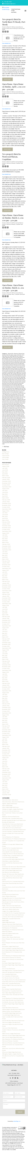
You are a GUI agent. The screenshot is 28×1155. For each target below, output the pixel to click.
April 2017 (4, 635)
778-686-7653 (8, 1)
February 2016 (6, 661)
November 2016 (6, 644)
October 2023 (6, 529)
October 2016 (6, 646)
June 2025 (5, 492)
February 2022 (6, 561)
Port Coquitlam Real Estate (10, 414)
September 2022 (6, 550)
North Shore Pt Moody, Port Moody (11, 957)
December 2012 (6, 730)
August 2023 (5, 533)
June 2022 (5, 553)
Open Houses (5, 455)
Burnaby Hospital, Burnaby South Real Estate (10, 361)
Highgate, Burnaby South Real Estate (11, 900)
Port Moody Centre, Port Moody (10, 415)
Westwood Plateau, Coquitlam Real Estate (12, 164)
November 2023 (6, 527)
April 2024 (5, 518)
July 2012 (4, 739)
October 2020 (6, 589)
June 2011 (4, 761)
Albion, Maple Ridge (7, 805)
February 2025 (6, 500)
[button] (7, 1)
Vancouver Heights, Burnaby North (11, 431)
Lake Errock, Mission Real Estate (12, 391)
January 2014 (5, 705)
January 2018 (5, 618)
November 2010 (6, 774)
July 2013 (4, 716)
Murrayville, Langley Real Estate (14, 404)
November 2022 (6, 548)
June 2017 (5, 631)
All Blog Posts (5, 452)
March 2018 (5, 615)
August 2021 (5, 570)
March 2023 (5, 542)
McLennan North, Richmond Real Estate (14, 398)
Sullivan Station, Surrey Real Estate (9, 427)
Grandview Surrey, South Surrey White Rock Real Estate (12, 384)
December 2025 (6, 481)
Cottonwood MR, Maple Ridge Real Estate (16, 374)
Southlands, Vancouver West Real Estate (16, 424)
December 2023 (6, 525)
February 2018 (6, 616)
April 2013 (4, 722)
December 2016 (6, 642)
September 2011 (6, 755)
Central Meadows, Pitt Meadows (11, 367)
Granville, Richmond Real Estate (10, 894)
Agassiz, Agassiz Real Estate (16, 354)
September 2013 (6, 713)
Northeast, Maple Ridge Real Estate (8, 410)
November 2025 (6, 483)
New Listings (5, 453)
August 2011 (5, 757)
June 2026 (5, 470)
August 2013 (5, 715)
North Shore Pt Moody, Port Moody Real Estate (13, 29)
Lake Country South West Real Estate (12, 907)
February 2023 (6, 544)
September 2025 (6, 487)
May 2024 (5, 516)
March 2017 (5, 637)
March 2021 (5, 579)
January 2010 (5, 793)
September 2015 (6, 670)
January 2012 (5, 748)
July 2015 (4, 674)
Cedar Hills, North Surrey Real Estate (17, 363)
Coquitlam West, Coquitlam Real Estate (16, 294)
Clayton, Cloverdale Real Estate (19, 370)
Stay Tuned (5, 459)
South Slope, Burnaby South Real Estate (12, 1000)
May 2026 (5, 472)
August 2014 (5, 692)
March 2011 (5, 767)
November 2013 (6, 709)
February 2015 (6, 683)
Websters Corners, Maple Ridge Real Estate (14, 435)
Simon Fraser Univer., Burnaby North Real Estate (15, 421)
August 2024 (5, 511)
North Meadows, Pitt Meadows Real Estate (9, 408)
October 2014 (6, 689)
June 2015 (5, 676)
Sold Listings (5, 457)
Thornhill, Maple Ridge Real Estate (13, 429)
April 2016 (4, 657)
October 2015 (6, 668)
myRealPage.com (16, 1121)
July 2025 (4, 490)
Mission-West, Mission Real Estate (13, 401)
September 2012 (6, 735)
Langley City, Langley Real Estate (10, 911)
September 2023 (6, 531)
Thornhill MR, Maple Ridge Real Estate (12, 1013)
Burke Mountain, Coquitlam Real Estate (18, 359)
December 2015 (6, 665)
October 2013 (5, 711)
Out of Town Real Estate (15, 411)
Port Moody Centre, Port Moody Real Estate (14, 980)
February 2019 (6, 594)
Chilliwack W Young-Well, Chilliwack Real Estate (14, 369)
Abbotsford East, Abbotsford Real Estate (13, 802)
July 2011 (4, 759)
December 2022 (6, 546)
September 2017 (6, 626)
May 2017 (4, 633)
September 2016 (6, 648)
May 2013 (4, 720)
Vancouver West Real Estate (17, 432)
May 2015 (4, 678)
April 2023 (5, 540)
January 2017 (5, 640)
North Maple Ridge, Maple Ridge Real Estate (13, 950)
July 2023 (4, 535)
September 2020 (6, 590)
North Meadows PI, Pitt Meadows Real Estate (17, 406)
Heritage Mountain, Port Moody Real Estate (13, 898)
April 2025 (5, 496)
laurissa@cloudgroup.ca (9, 3)
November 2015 (6, 666)
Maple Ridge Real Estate (11, 396)
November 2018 (6, 600)
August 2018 (5, 605)
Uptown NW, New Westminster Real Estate (13, 1020)
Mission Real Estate (7, 935)
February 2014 (6, 704)
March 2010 (5, 789)
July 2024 (4, 513)
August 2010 (5, 780)
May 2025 (5, 494)
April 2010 (4, 787)
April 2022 (5, 557)
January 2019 (5, 596)
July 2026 (4, 468)
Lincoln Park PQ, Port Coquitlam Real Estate (17, 393)
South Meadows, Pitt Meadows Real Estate (9, 422)
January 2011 (5, 770)
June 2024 (5, 514)
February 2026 (6, 477)
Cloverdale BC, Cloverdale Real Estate (9, 372)
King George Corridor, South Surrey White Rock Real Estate (15, 389)
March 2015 (5, 681)
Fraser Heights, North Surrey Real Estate (14, 380)
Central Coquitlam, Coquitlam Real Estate (13, 831)
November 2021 (6, 564)
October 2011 (5, 754)
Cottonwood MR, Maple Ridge (10, 857)
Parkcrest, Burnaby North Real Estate (12, 972)
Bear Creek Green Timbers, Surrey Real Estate (10, 358)
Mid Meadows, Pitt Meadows (9, 928)
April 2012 (4, 743)
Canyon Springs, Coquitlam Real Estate (12, 826)
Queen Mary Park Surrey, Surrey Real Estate (17, 416)
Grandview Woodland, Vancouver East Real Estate (11, 385)
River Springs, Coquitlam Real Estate (15, 419)
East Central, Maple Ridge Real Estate (18, 378)
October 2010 (6, 776)
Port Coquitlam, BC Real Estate (10, 976)
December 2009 (6, 794)
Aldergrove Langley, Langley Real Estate (12, 809)
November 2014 (6, 687)
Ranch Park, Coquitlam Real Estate (8, 417)
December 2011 (6, 750)
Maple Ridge (4, 396)
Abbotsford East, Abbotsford (13, 353)
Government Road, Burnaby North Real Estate (15, 383)
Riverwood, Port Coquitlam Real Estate (9, 420)
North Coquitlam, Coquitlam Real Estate (12, 948)
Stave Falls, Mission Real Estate (10, 1007)
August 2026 (5, 466)
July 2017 (4, 629)
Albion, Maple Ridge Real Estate (13, 356)
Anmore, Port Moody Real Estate (18, 357)
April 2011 (4, 765)
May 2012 (4, 741)
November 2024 (6, 505)
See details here (6, 43)
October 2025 (6, 485)
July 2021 (4, 572)
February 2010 (6, 791)
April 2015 (4, 679)
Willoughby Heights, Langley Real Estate (12, 1054)
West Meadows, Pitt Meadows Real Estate (13, 1039)
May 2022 (4, 555)
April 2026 (5, 474)
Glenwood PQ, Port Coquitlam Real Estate (13, 881)
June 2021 (4, 574)
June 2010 (5, 783)
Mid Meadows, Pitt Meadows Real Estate (18, 399)
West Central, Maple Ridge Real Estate (12, 1037)
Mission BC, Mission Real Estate (16, 400)
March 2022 (5, 559)
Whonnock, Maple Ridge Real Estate (8, 441)
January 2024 (6, 524)
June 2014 (5, 696)
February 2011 (5, 768)
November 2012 (6, 731)
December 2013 (6, 707)
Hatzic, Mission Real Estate (16, 387)
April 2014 (4, 700)
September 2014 (6, 691)
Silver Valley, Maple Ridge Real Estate (11, 993)
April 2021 (4, 577)
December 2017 (6, 620)
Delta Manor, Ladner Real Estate (10, 861)
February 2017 (6, 639)
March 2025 (5, 498)
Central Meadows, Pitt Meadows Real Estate (13, 839)
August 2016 (5, 650)
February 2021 (6, 581)
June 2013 (4, 718)
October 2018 (5, 602)
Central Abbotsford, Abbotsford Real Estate (10, 364)
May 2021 (4, 576)
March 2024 (5, 520)
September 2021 (6, 568)
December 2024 (6, 503)
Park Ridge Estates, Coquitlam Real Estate (13, 970)
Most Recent (5, 464)
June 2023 (5, 537)
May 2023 (4, 538)
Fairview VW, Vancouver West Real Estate (13, 874)
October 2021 (5, 566)
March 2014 (5, 702)
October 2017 (6, 624)
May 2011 (4, 763)
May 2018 (4, 611)
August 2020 (5, 592)
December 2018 (6, 598)
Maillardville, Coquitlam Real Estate (17, 395)
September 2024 (6, 509)
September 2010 (6, 778)
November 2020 (6, 587)
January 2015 (5, 685)
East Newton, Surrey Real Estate (8, 379)
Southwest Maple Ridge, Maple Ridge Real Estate (11, 425)
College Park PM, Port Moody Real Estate (13, 853)
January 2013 (5, 728)
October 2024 (6, 507)
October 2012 (5, 733)
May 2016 (4, 655)
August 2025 (5, 488)
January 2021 (5, 583)
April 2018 (4, 613)
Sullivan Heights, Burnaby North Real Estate (18, 426)
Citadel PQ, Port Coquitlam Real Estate (12, 848)
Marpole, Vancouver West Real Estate (12, 924)
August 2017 (5, 628)
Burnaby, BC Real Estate (8, 822)
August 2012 (5, 737)
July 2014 (4, 694)
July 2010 (4, 781)
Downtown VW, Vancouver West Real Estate (13, 377)
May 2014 (4, 698)
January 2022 (5, 563)
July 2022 (4, 552)
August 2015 (5, 672)
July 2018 (4, 607)
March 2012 (5, 744)
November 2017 (6, 622)
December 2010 (6, 772)
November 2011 (6, 752)
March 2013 (5, 724)
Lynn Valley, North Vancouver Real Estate (10, 394)
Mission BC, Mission (6, 400)
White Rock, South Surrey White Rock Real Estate (14, 440)
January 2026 (6, 479)
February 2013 (6, 726)
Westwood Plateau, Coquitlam (12, 437)
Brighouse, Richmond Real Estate (10, 816)
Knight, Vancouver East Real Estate (9, 390)
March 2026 (5, 475)
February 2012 (6, 746)
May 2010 (4, 785)
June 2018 (4, 609)
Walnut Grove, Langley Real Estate (11, 1033)
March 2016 (5, 659)
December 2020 (6, 585)
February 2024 (6, 522)
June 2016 (5, 653)
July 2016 (4, 652)
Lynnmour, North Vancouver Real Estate (12, 916)
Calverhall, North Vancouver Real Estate (12, 362)
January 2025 (6, 501)
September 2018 (6, 603)
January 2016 (5, 663)
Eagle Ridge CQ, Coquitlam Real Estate (12, 868)
